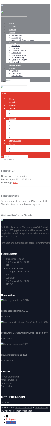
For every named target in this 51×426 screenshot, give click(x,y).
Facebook (11, 422)
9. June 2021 (5, 159)
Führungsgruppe (19, 55)
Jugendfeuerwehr (19, 60)
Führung (15, 48)
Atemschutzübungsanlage (23, 40)
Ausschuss (16, 52)
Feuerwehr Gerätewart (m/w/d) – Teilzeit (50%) (25, 332)
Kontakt (12, 68)
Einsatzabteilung (19, 50)
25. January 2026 (7, 360)
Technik (12, 33)
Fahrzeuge (16, 37)
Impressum (16, 73)
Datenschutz (17, 75)
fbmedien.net (41, 407)
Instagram (11, 419)
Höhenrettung (18, 57)
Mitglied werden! (9, 379)
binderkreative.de (23, 407)
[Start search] (2, 156)
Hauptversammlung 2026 (14, 354)
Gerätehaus (17, 35)
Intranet (5, 402)
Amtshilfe (11, 277)
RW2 (15, 182)
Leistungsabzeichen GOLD (14, 310)
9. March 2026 (6, 338)
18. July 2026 (5, 316)
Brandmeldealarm (15, 268)
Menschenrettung (15, 258)
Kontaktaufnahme (10, 376)
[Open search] (4, 81)
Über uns (12, 43)
